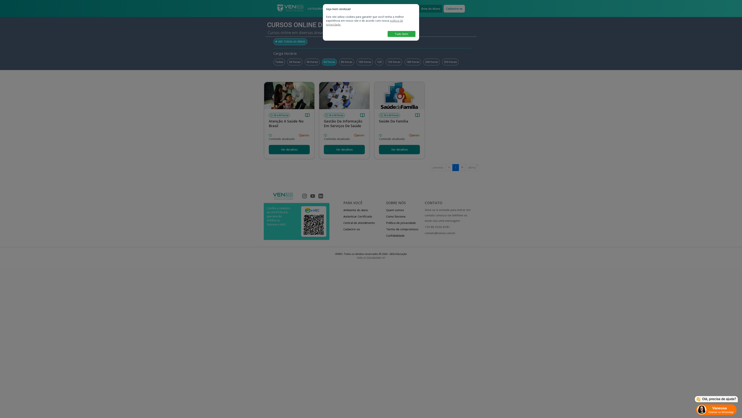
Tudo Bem (401, 34)
